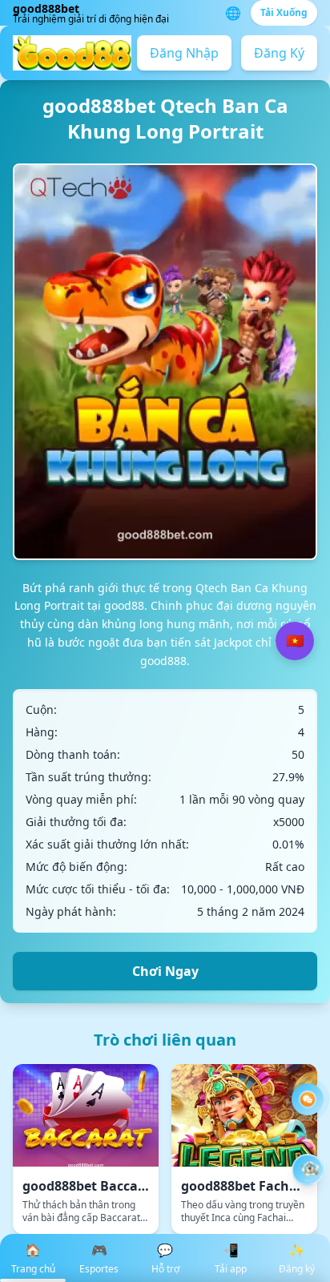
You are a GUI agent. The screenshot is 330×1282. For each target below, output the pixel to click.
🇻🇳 (295, 641)
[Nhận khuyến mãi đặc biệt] (308, 1170)
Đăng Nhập (184, 53)
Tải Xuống (284, 12)
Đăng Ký (279, 53)
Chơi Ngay (165, 971)
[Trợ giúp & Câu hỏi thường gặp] (308, 1099)
